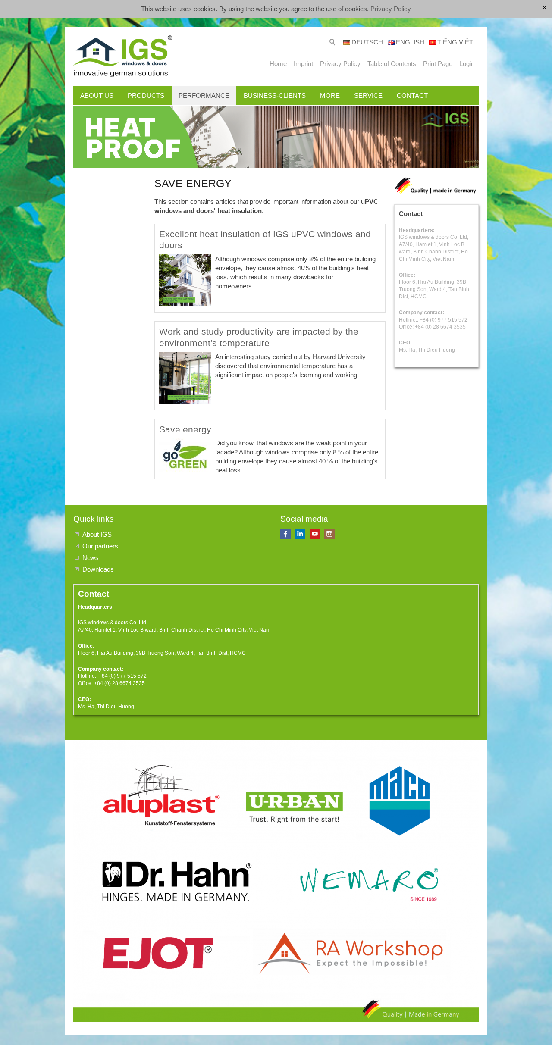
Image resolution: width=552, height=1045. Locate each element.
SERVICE (368, 95)
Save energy (185, 429)
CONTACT (412, 95)
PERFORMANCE (204, 95)
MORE (330, 95)
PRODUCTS (146, 95)
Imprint (303, 63)
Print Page (437, 63)
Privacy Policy (390, 9)
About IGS (97, 534)
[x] (544, 8)
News (90, 557)
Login (466, 63)
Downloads (98, 569)
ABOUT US (96, 95)
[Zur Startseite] (122, 56)
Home (278, 63)
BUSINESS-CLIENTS (275, 95)
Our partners (100, 546)
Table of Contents (391, 63)
